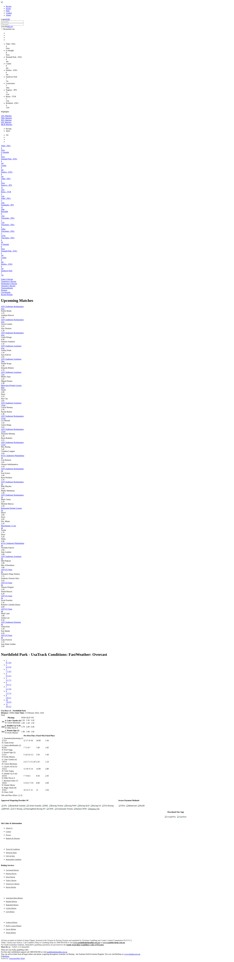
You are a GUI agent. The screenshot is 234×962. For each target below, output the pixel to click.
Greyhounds (5, 292)
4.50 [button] (2, 339)
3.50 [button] (2, 317)
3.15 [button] (2, 440)
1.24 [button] (47, 762)
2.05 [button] (47, 776)
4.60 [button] (2, 607)
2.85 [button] (2, 401)
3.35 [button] (2, 396)
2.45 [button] (38, 762)
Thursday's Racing (8, 286)
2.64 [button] (2, 453)
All (7, 135)
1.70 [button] (2, 532)
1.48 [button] (2, 493)
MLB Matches (6, 125)
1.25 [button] (2, 313)
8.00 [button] (38, 783)
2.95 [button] (2, 357)
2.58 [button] (2, 383)
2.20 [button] (2, 502)
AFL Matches (6, 116)
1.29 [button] (2, 331)
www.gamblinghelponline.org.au (86, 943)
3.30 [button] (47, 740)
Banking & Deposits (13, 838)
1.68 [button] (2, 554)
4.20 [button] (2, 594)
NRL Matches (6, 118)
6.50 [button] (2, 620)
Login (3, 19)
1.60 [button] (2, 475)
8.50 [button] (38, 776)
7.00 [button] (38, 748)
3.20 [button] (2, 537)
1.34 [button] (2, 353)
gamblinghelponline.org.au (57, 952)
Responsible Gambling (13, 859)
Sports (8, 9)
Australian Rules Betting (14, 898)
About (8, 15)
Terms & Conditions (13, 849)
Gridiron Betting (11, 922)
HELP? (10, 27)
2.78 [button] (2, 410)
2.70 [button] (2, 370)
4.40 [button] (2, 541)
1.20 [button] (2, 589)
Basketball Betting (12, 905)
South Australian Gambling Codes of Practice (85, 945)
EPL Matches (6, 122)
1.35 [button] (2, 642)
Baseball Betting (11, 901)
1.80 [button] (2, 567)
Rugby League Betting (13, 926)
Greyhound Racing (12, 870)
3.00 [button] (2, 515)
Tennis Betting (11, 933)
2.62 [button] (2, 427)
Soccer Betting (11, 929)
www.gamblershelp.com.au (114, 943)
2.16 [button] (2, 480)
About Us (9, 828)
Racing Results (7, 295)
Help (8, 11)
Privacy (8, 835)
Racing (8, 6)
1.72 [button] (2, 576)
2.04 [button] (2, 550)
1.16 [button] (2, 344)
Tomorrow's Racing (8, 281)
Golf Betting (10, 912)
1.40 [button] (2, 366)
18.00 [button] (38, 740)
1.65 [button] (2, 462)
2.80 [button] (47, 769)
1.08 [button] (2, 616)
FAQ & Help (10, 856)
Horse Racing (10, 877)
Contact (9, 13)
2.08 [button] (2, 392)
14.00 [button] (38, 769)
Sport (8, 131)
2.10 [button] (2, 467)
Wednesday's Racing (9, 284)
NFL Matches (6, 120)
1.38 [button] (2, 414)
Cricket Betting (11, 908)
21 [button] (37, 790)
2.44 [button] (2, 488)
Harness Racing (11, 874)
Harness (4, 290)
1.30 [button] (2, 436)
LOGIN (4, 27)
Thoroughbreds (7, 288)
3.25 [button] (2, 326)
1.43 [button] (2, 379)
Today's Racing (7, 279)
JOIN (8, 19)
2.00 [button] (47, 783)
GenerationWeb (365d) (17, 958)
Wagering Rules (11, 853)
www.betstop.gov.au (132, 954)
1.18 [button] (2, 629)
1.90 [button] (2, 563)
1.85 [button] (47, 748)
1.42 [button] (2, 423)
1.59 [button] (2, 506)
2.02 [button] (2, 581)
